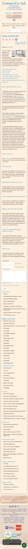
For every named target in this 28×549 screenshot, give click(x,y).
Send (4, 288)
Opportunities (6, 25)
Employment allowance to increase (10, 74)
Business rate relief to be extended (10, 78)
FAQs (14, 27)
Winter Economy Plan (8, 303)
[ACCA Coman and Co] (18, 530)
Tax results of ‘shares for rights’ (10, 396)
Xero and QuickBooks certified (10, 478)
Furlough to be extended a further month (12, 306)
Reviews (23, 25)
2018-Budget (6, 360)
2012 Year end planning (8, 393)
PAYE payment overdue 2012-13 (10, 424)
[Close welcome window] (21, 539)
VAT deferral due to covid (9, 315)
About (14, 24)
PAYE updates (6, 422)
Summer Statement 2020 (8, 301)
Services (9, 24)
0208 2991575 (18, 13)
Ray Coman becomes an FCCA (10, 466)
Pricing (18, 25)
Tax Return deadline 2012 (9, 444)
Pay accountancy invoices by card (11, 468)
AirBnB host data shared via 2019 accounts (13, 416)
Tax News (4, 391)
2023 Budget (6, 375)
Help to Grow (5, 82)
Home (3, 24)
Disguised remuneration (8, 413)
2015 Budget (6, 328)
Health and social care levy (9, 321)
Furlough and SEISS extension (10, 298)
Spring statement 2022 (8, 365)
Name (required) (18, 263)
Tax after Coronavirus (8, 489)
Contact (23, 24)
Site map (6, 522)
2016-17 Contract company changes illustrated (13, 403)
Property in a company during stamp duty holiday (14, 411)
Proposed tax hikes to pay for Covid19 (12, 312)
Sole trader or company (8, 484)
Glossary (22, 522)
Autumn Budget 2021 (8, 363)
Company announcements (9, 461)
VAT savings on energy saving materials (11, 76)
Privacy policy (7, 520)
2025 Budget (6, 388)
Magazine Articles (7, 482)
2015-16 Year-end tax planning (10, 406)
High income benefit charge (9, 449)
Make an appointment (14, 16)
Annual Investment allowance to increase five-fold (13, 80)
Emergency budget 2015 (8, 323)
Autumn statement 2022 (8, 373)
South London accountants (9, 476)
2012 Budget (6, 335)
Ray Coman (10, 47)
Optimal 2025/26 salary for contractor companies (14, 418)
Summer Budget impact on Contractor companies (14, 326)
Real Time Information (8, 427)
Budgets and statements (8, 319)
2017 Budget (6, 348)
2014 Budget (6, 330)
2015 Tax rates (6, 358)
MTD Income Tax (7, 457)
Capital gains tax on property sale (10, 487)
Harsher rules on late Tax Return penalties (12, 441)
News (18, 24)
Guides (13, 25)
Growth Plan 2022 (7, 368)
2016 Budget (6, 355)
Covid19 (5, 294)
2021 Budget (6, 340)
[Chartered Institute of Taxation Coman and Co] (10, 529)
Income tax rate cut (6, 71)
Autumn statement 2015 (8, 338)
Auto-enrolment (6, 429)
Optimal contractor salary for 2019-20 (11, 431)
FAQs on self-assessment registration (11, 446)
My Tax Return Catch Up (9, 451)
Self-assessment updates (8, 439)
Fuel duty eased (5, 72)
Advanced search (14, 522)
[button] (24, 545)
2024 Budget (6, 380)
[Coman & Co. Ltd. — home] (14, 4)
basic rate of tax (7, 158)
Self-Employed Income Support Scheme (12, 296)
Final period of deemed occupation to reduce (13, 398)
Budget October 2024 (8, 383)
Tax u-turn (5, 370)
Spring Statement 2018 (8, 345)
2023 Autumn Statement (8, 378)
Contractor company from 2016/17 (11, 401)
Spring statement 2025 (8, 385)
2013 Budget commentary (9, 333)
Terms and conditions (18, 520)
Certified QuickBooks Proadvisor (10, 471)
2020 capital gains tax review (9, 408)
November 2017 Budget (8, 350)
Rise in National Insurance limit (9, 69)
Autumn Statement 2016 (8, 353)
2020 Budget (6, 343)
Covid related (5, 291)
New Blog (5, 463)
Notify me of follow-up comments (11, 285)
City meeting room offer (8, 473)
